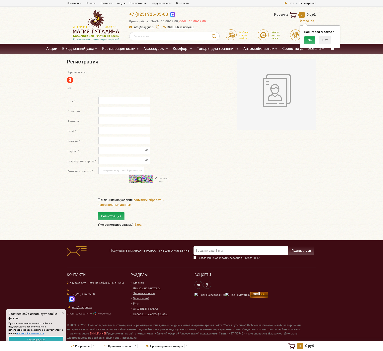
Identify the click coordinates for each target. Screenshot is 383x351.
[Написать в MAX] (71, 299)
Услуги (120, 3)
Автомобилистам (258, 48)
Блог (136, 303)
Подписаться (301, 250)
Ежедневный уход (78, 48)
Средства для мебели (301, 48)
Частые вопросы (144, 293)
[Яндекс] (70, 80)
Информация (138, 3)
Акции (51, 48)
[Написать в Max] (171, 14)
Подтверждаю (36, 339)
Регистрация (307, 3)
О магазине (74, 3)
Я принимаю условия (131, 202)
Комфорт (181, 48)
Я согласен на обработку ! (228, 257)
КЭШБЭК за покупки (180, 27)
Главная (138, 282)
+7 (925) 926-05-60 (148, 14)
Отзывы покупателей (147, 288)
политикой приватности (30, 333)
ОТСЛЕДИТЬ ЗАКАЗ (145, 308)
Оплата (91, 3)
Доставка (106, 3)
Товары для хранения (216, 48)
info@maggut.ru (144, 27)
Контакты (182, 3)
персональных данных (244, 257)
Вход (291, 3)
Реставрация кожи (118, 48)
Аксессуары (154, 48)
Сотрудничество (161, 3)
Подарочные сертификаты (150, 313)
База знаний (141, 298)
